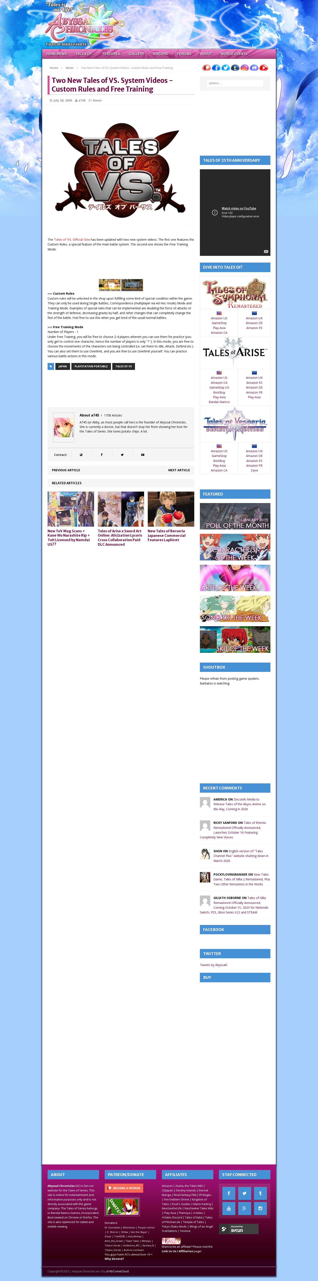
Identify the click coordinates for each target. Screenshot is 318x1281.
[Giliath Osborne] (205, 903)
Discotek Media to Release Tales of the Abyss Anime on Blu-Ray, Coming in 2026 (240, 804)
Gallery (136, 54)
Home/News (57, 54)
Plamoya (184, 1213)
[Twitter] (244, 1193)
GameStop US (219, 387)
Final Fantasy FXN (185, 1195)
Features (111, 54)
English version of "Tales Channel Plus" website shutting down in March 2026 (241, 856)
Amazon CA (219, 333)
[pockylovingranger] (205, 880)
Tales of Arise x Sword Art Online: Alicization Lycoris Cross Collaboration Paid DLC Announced (120, 538)
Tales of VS (124, 366)
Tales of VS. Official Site (72, 239)
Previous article (66, 470)
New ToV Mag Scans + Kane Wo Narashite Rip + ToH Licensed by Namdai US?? (69, 538)
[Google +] (244, 1208)
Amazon (167, 1186)
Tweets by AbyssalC (214, 965)
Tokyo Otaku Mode (174, 1226)
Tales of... (85, 54)
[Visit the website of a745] (81, 454)
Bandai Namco (219, 402)
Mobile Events (234, 54)
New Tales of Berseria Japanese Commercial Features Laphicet (167, 535)
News (97, 100)
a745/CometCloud (117, 1271)
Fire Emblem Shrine (176, 1199)
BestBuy (219, 392)
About (206, 54)
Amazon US (219, 318)
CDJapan (167, 1190)
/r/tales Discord (172, 1217)
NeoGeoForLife (172, 1208)
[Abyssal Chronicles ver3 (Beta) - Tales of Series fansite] (159, 24)
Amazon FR (254, 392)
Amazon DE (254, 323)
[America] (205, 805)
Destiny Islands (186, 1190)
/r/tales (198, 1213)
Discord (160, 54)
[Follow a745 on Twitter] (122, 454)
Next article (179, 470)
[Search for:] (235, 83)
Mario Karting (202, 1204)
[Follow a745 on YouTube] (143, 454)
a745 (82, 100)
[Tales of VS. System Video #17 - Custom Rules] (109, 289)
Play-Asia (219, 328)
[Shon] (205, 856)
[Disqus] (121, 605)
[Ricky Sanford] (205, 828)
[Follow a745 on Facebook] (101, 454)
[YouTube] (228, 1208)
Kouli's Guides (181, 1204)
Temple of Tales (193, 1222)
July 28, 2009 (62, 100)
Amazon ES (254, 328)
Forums (184, 54)
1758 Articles (113, 415)
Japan (63, 366)
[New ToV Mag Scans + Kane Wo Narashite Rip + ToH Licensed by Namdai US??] (71, 524)
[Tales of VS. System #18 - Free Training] (132, 289)
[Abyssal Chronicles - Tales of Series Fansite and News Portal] (171, 1242)
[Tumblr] (260, 1193)
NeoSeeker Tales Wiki (199, 1208)
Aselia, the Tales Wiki (189, 1186)
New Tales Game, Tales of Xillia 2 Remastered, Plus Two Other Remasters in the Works (242, 879)
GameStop (219, 323)
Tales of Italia (193, 1217)
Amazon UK (254, 318)
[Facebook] (228, 1193)
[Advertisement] (126, 266)
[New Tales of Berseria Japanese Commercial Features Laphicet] (171, 524)
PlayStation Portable (91, 366)
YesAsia (185, 1231)
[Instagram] (260, 1208)
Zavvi (254, 470)
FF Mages (205, 1195)
